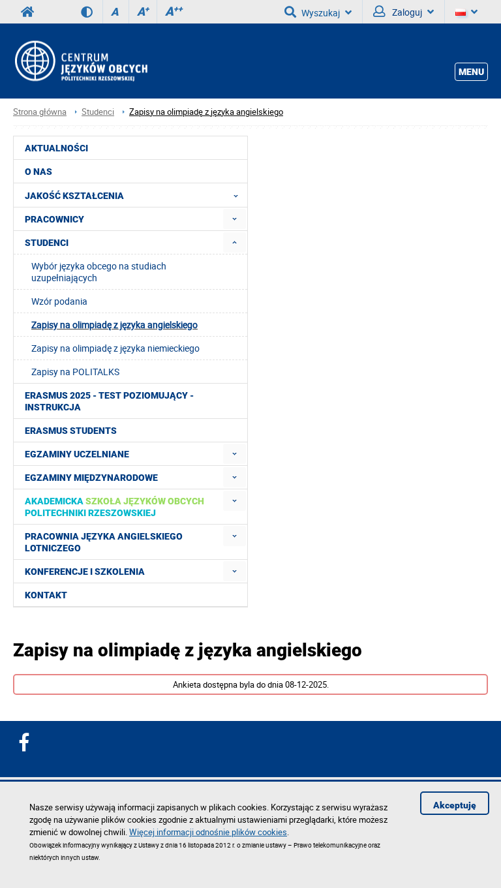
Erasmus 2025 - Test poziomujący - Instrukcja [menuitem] (109, 401)
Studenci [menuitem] (46, 242)
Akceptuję (454, 805)
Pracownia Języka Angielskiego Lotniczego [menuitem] (104, 542)
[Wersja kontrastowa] (91, 11)
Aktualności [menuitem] (56, 148)
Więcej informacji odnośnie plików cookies (208, 832)
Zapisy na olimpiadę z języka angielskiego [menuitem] (114, 324)
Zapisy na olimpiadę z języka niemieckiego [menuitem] (115, 348)
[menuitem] (234, 219)
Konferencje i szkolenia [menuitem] (85, 571)
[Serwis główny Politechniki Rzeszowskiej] (27, 11)
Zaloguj (406, 12)
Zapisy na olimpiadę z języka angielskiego (206, 111)
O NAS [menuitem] (38, 171)
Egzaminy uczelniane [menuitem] (77, 454)
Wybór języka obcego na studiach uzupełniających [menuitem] (98, 272)
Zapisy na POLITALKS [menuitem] (75, 371)
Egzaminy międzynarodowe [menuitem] (91, 477)
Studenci (98, 111)
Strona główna (40, 111)
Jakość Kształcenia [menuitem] (74, 196)
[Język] (466, 11)
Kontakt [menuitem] (46, 595)
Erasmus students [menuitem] (71, 430)
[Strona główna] (80, 61)
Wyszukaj (320, 13)
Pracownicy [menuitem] (54, 219)
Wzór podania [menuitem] (59, 301)
